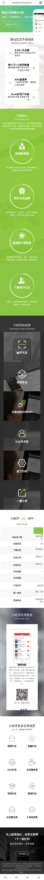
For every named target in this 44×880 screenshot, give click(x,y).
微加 (28, 866)
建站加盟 (19, 866)
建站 (31, 866)
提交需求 (22, 854)
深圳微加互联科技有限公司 (31, 864)
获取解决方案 (11, 24)
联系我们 (16, 834)
